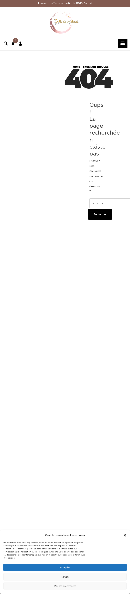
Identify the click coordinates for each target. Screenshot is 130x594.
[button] (125, 535)
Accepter (65, 567)
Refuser (65, 576)
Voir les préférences (65, 586)
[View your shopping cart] (13, 44)
